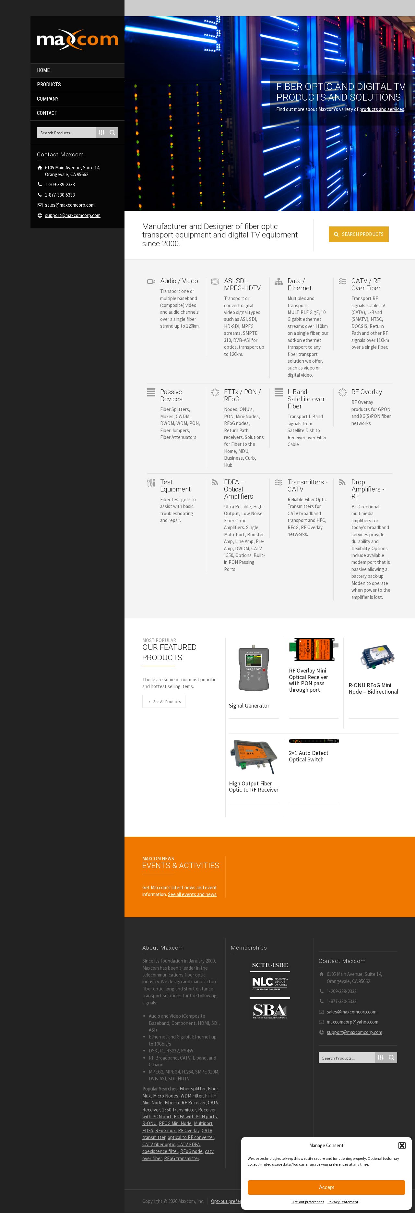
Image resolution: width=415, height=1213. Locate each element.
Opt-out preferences (307, 1201)
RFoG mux (165, 1130)
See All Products (167, 701)
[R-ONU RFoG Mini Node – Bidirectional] (374, 656)
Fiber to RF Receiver (185, 1102)
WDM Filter (192, 1096)
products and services (382, 109)
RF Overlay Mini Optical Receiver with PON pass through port (308, 680)
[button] (402, 1145)
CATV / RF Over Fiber (366, 284)
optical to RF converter (191, 1137)
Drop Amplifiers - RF (368, 489)
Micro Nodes (165, 1096)
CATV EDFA (188, 1144)
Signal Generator (249, 705)
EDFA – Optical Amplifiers (238, 489)
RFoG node (191, 1151)
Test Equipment (175, 485)
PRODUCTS (49, 84)
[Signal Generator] (254, 667)
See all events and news (192, 894)
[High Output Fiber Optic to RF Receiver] (254, 756)
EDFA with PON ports (195, 1116)
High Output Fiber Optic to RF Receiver (254, 787)
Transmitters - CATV (308, 485)
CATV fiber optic (158, 1144)
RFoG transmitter (181, 1158)
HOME (43, 70)
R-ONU (149, 1123)
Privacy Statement (342, 1201)
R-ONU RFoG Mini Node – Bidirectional (373, 688)
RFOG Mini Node (175, 1123)
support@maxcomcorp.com (73, 215)
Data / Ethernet (300, 284)
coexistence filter (160, 1151)
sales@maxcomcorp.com (70, 205)
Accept (326, 1187)
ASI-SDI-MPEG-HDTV (242, 284)
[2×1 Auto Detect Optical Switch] (314, 741)
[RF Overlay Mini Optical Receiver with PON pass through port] (314, 649)
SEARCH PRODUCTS (363, 234)
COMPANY (48, 99)
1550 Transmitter (179, 1110)
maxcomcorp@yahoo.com (352, 1022)
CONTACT (47, 113)
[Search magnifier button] (112, 132)
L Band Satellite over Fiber (306, 399)
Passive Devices (171, 395)
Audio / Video (179, 281)
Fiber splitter (193, 1089)
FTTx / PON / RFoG (242, 395)
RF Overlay (366, 392)
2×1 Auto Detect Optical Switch (308, 756)
